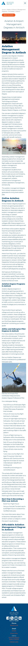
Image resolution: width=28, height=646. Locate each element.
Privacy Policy (14, 633)
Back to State (8, 15)
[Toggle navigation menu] (25, 3)
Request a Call (14, 625)
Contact (14, 630)
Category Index (14, 641)
